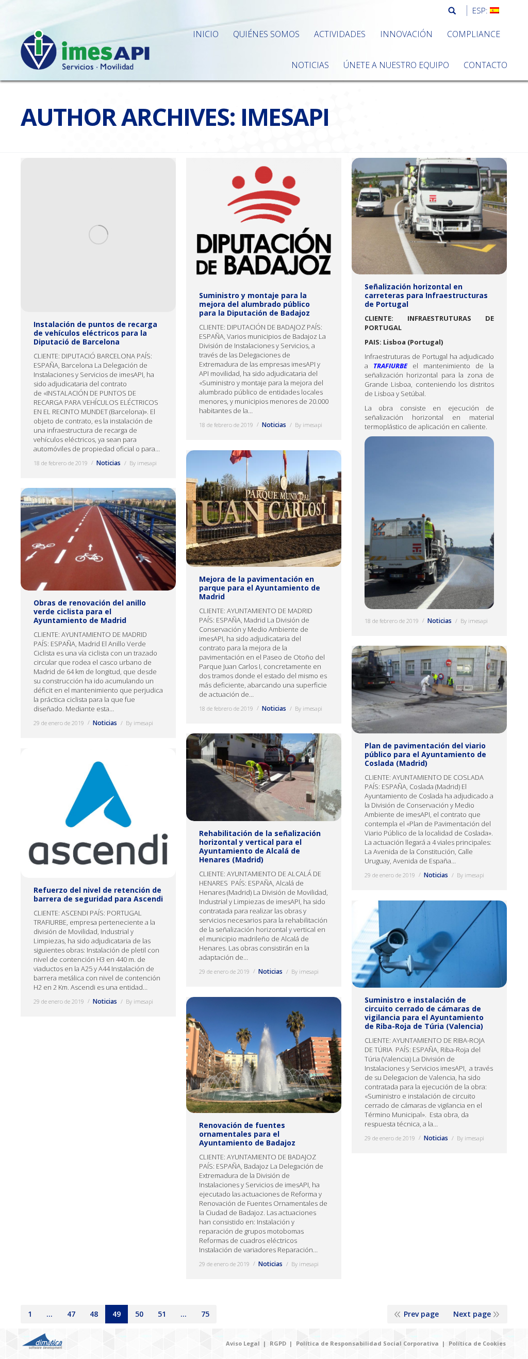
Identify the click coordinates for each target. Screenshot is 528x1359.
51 (162, 1314)
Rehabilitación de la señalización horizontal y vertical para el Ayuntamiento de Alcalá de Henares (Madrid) (260, 846)
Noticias (108, 463)
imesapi (284, 117)
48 (94, 1314)
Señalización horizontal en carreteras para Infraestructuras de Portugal (426, 295)
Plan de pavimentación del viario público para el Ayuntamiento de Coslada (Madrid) (425, 754)
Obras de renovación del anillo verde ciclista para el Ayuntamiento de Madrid (90, 611)
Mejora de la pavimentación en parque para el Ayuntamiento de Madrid (259, 588)
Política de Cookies (477, 1343)
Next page (472, 1314)
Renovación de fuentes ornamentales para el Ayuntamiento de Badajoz (247, 1134)
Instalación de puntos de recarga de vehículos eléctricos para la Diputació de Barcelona (95, 333)
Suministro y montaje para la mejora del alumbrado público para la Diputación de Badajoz (254, 304)
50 (139, 1314)
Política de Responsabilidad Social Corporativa (367, 1343)
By (143, 463)
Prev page (421, 1314)
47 (71, 1314)
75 (205, 1314)
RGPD (278, 1343)
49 (116, 1314)
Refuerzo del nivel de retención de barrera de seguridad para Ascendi (98, 894)
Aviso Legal (243, 1343)
